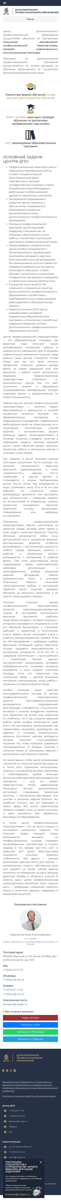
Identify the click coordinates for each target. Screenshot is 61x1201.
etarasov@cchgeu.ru (15, 1004)
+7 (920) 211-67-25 (13, 970)
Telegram (13, 1127)
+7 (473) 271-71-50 (13, 989)
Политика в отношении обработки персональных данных (29, 1096)
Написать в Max (30, 1024)
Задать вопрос (30, 1017)
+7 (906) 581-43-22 (13, 994)
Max (10, 1132)
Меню (30, 19)
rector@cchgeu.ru (17, 1157)
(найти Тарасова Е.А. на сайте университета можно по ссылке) (30, 943)
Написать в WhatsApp (30, 1032)
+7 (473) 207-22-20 (17, 1152)
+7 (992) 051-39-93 (13, 979)
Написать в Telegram (30, 1039)
